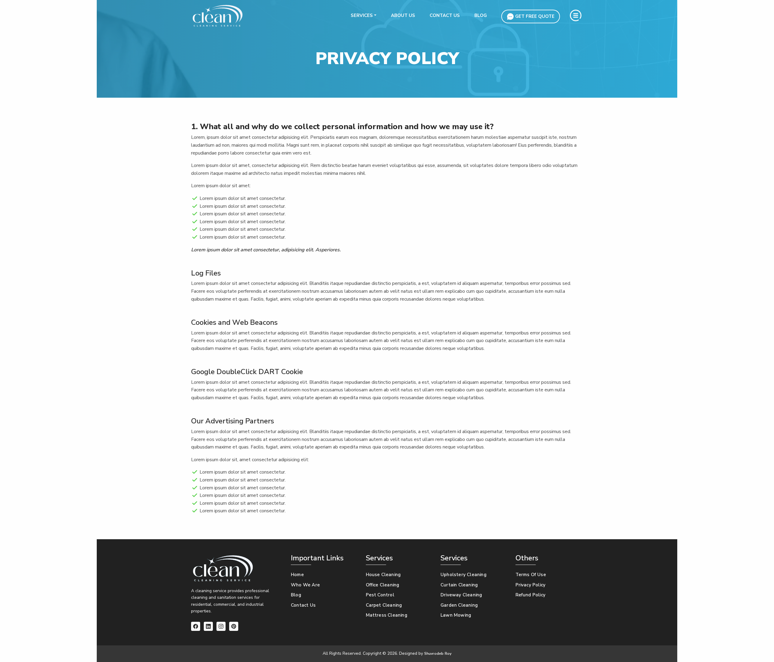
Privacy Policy (530, 585)
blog (480, 15)
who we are (305, 585)
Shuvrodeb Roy (438, 653)
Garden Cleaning (459, 605)
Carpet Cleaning (384, 605)
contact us (445, 15)
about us (403, 15)
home (297, 575)
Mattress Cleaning (386, 615)
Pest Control (380, 595)
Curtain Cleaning (459, 585)
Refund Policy (530, 595)
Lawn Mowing (456, 615)
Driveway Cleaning (461, 595)
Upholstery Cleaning (463, 575)
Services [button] (362, 15)
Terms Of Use (530, 575)
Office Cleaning (382, 585)
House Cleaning (383, 575)
